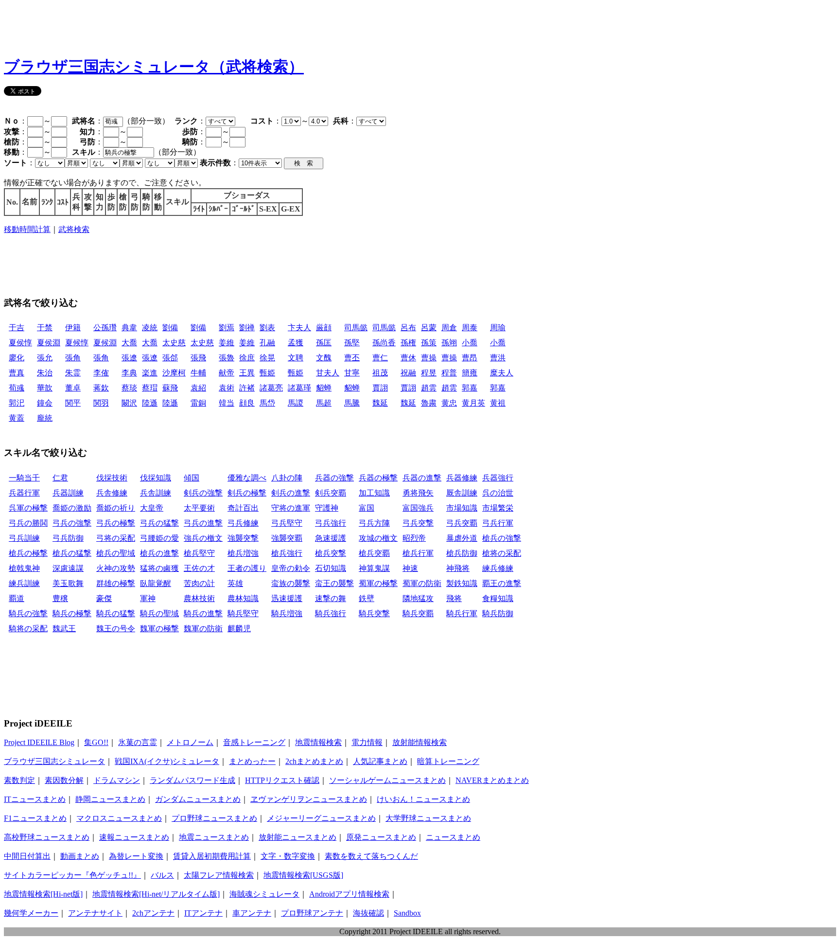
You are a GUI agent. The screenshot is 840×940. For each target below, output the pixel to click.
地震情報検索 (318, 742)
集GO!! (96, 742)
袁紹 (198, 388)
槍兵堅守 (199, 553)
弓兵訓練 (24, 538)
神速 (410, 568)
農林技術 (199, 598)
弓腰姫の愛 (159, 538)
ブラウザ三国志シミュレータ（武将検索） (154, 66)
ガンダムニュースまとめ (198, 799)
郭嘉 (469, 388)
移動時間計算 (27, 229)
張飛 (198, 358)
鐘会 (44, 403)
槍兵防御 (461, 553)
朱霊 (73, 373)
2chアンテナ (153, 913)
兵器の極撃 (378, 478)
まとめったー (252, 761)
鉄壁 (366, 598)
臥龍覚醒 (155, 583)
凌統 (150, 327)
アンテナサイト (95, 913)
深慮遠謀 (68, 568)
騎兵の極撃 (71, 613)
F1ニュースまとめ (35, 818)
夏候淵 (105, 342)
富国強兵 (418, 508)
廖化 (16, 358)
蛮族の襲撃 (290, 583)
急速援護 (330, 538)
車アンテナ (251, 913)
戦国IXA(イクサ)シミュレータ (167, 761)
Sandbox (407, 913)
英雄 (235, 583)
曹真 (16, 373)
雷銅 (198, 403)
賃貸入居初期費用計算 (212, 856)
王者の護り (247, 568)
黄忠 (449, 403)
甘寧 (352, 373)
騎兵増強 (286, 613)
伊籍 (73, 327)
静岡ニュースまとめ (110, 799)
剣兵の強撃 (203, 493)
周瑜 (498, 327)
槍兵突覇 (374, 553)
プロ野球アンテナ (312, 913)
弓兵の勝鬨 (28, 523)
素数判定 (19, 780)
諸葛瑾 (299, 388)
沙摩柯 (174, 373)
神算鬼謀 (374, 568)
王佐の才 (199, 568)
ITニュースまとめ (35, 799)
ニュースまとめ (453, 837)
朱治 (44, 373)
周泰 (469, 327)
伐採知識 (155, 478)
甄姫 (267, 373)
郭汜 (16, 403)
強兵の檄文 (203, 538)
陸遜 (150, 403)
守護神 (326, 508)
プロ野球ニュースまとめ (214, 818)
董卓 (73, 388)
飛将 (454, 598)
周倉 (449, 327)
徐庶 (247, 358)
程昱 (429, 373)
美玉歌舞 (68, 583)
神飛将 (458, 568)
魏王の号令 (115, 628)
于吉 (16, 327)
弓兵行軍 (497, 523)
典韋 (129, 327)
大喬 (129, 342)
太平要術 (199, 508)
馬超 (324, 403)
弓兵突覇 (461, 523)
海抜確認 (368, 913)
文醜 (324, 358)
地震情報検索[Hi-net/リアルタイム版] (156, 894)
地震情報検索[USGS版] (303, 875)
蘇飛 (170, 388)
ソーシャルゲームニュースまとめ (387, 780)
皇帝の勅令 (290, 568)
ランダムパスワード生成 (192, 780)
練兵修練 (497, 568)
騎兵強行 (330, 613)
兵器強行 (497, 478)
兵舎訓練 (155, 493)
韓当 (226, 403)
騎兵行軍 (461, 613)
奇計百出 (243, 508)
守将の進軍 (290, 508)
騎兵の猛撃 (115, 613)
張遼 (129, 358)
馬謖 (295, 403)
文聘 (295, 358)
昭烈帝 (414, 538)
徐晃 (267, 358)
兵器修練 (461, 478)
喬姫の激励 (71, 508)
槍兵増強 (243, 553)
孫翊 (449, 342)
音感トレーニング (254, 742)
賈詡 (380, 388)
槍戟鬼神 (24, 568)
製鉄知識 (461, 583)
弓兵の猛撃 (159, 523)
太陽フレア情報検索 (219, 875)
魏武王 (64, 628)
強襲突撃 (243, 538)
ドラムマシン (116, 780)
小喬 (469, 342)
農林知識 (243, 598)
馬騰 (352, 403)
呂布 (408, 327)
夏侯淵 (48, 342)
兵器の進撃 (421, 478)
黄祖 (498, 403)
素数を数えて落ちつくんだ (371, 856)
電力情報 (367, 742)
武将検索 (73, 229)
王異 (247, 373)
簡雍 (469, 373)
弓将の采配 (115, 538)
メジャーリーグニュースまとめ (321, 818)
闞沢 (129, 403)
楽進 (150, 373)
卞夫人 (299, 327)
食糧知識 (497, 598)
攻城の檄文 (378, 538)
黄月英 (473, 403)
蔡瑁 (150, 388)
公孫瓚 (105, 327)
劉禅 (247, 327)
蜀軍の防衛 (421, 583)
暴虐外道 (461, 538)
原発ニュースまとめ (381, 837)
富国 (366, 508)
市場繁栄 (497, 508)
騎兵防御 (497, 613)
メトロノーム (190, 742)
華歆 (44, 388)
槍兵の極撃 (28, 553)
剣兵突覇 (330, 493)
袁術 (226, 388)
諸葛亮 (271, 388)
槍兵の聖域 (115, 553)
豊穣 (60, 598)
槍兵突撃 (330, 553)
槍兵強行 (286, 553)
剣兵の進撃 (290, 493)
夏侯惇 (20, 342)
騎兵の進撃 (203, 613)
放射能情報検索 (419, 742)
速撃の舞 (330, 598)
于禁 (44, 327)
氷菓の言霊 (137, 742)
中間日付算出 (27, 856)
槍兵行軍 (418, 553)
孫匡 (324, 342)
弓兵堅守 (286, 523)
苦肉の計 (199, 583)
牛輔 (198, 373)
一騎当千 (24, 478)
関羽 (101, 403)
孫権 (408, 342)
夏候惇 (76, 342)
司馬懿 (356, 327)
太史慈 (174, 342)
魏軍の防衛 (203, 628)
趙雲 (429, 388)
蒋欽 (101, 388)
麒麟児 (239, 628)
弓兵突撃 (418, 523)
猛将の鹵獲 (159, 568)
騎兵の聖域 (159, 613)
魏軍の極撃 (159, 628)
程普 (449, 373)
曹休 (408, 358)
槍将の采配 (501, 553)
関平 (73, 403)
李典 (129, 373)
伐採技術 (111, 478)
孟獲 (295, 342)
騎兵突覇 (418, 613)
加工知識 (374, 493)
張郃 (170, 358)
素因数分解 (64, 780)
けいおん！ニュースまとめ (423, 799)
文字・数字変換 (288, 856)
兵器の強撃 (334, 478)
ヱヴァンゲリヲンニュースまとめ (308, 799)
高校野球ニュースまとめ (46, 837)
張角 (73, 358)
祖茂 (380, 373)
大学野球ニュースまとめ (428, 818)
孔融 (267, 342)
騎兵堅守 (243, 613)
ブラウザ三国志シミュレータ (54, 761)
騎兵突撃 (374, 613)
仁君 (60, 478)
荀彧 (16, 388)
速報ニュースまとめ (134, 837)
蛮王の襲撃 (334, 583)
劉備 (170, 327)
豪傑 (104, 598)
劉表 (267, 327)
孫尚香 (384, 342)
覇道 (16, 598)
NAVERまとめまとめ (492, 780)
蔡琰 (129, 388)
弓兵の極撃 (115, 523)
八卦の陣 (286, 478)
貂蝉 (324, 388)
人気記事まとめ (380, 761)
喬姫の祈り (115, 508)
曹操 (429, 358)
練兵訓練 (24, 583)
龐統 (44, 418)
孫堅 (352, 342)
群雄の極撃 (115, 583)
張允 (44, 358)
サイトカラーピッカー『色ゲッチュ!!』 (72, 875)
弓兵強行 (330, 523)
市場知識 (461, 508)
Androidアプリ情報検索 (349, 894)
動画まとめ (79, 856)
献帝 (226, 373)
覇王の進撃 (501, 583)
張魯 (226, 358)
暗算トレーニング (448, 761)
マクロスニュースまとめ (119, 818)
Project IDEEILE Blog (39, 742)
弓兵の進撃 (203, 523)
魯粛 (429, 403)
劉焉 (226, 327)
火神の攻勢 (115, 568)
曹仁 (380, 358)
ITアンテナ (203, 913)
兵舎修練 (111, 493)
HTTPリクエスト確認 (282, 780)
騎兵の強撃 (28, 613)
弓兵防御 (68, 538)
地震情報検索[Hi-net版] (43, 894)
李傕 (101, 373)
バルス (162, 875)
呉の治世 (497, 493)
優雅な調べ (247, 478)
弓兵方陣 (374, 523)
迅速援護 (286, 598)
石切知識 (330, 568)
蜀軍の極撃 (378, 583)
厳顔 (324, 327)
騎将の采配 (28, 628)
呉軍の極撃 (28, 508)
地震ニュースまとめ (214, 837)
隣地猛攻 (418, 598)
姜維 (226, 342)
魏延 (380, 403)
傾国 (191, 478)
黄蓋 (16, 418)
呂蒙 (429, 327)
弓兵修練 (243, 523)
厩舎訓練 (461, 493)
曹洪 (498, 358)
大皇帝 (151, 508)
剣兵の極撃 (247, 493)
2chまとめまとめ (314, 761)
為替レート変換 (136, 856)
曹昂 (469, 358)
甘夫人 (327, 373)
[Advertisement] (181, 26)
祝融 (408, 373)
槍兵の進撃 (159, 553)
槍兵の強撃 (501, 538)
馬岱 (267, 403)
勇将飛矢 (418, 493)
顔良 (247, 403)
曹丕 (352, 358)
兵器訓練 (68, 493)
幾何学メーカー (31, 913)
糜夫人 (501, 373)
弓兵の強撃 (71, 523)
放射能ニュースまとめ (297, 837)
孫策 (429, 342)
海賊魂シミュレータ (264, 894)
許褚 (247, 388)
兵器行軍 (24, 493)
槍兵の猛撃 (71, 553)
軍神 (148, 598)
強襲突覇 (286, 538)
